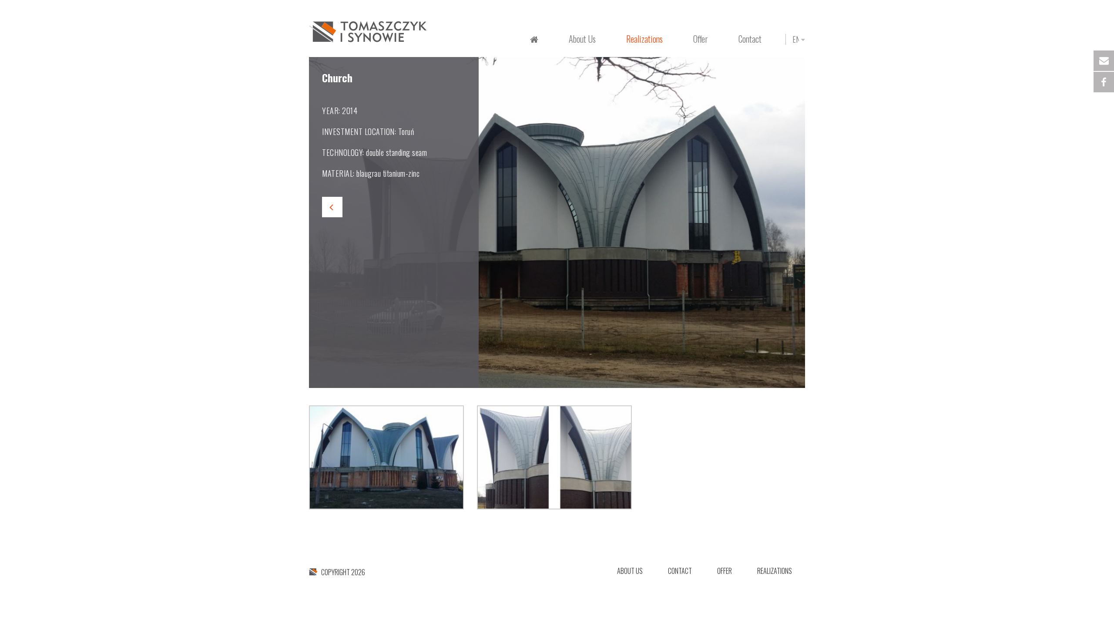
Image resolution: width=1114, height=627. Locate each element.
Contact (750, 38)
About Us (582, 38)
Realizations (774, 571)
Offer (724, 571)
